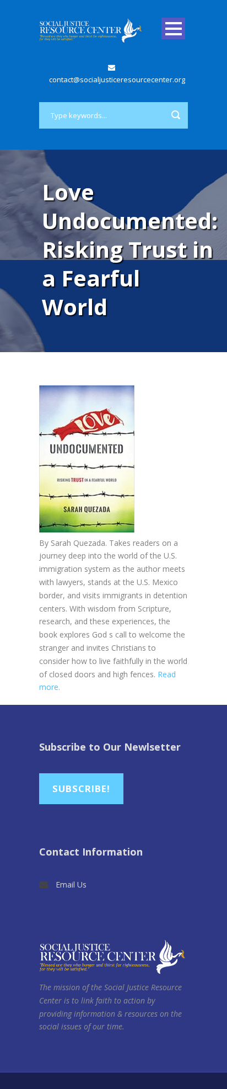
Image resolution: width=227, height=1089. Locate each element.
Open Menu (173, 28)
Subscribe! (81, 788)
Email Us (71, 884)
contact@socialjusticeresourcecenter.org (117, 79)
